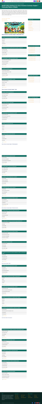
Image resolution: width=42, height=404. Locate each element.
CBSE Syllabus (30, 24)
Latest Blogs (35, 396)
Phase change (4, 52)
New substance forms (5, 114)
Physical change (4, 49)
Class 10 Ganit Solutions (31, 80)
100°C (3, 126)
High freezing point (4, 344)
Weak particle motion (5, 288)
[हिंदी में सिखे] (36, 1)
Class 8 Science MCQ (4, 19)
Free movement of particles (5, 190)
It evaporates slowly (5, 169)
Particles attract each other (5, 234)
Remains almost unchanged (5, 222)
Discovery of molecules (5, 93)
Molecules (3, 43)
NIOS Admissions (30, 27)
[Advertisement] (14, 149)
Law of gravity (4, 96)
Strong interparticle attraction (6, 291)
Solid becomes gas (4, 117)
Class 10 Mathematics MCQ (31, 50)
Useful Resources (36, 397)
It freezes (3, 172)
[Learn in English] (34, 1)
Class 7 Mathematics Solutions (32, 58)
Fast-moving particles (5, 181)
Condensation (4, 356)
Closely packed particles (5, 270)
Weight (3, 216)
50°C (3, 129)
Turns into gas (4, 64)
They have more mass (5, 107)
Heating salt (4, 312)
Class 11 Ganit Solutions (31, 78)
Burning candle (4, 309)
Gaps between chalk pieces (5, 70)
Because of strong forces (5, 377)
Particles (3, 135)
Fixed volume (4, 178)
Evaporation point (4, 256)
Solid (3, 282)
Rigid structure (4, 341)
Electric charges (4, 82)
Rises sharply (4, 227)
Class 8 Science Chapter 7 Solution (6, 18)
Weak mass (4, 193)
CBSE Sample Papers (23, 397)
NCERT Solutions (30, 22)
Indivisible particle (4, 332)
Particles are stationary (5, 237)
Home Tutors (22, 396)
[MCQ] (4, 1)
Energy (3, 140)
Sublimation (4, 353)
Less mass (4, 267)
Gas (3, 279)
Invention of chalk (4, 98)
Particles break (4, 119)
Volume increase (4, 365)
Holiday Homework (30, 397)
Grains (3, 40)
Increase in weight (4, 248)
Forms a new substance (5, 61)
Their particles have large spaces (6, 160)
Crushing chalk (4, 199)
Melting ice (4, 202)
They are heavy (4, 157)
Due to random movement (5, 374)
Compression (4, 246)
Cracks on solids (4, 73)
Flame (3, 300)
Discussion (29, 396)
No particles (4, 346)
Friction (3, 85)
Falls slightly (4, 225)
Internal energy (4, 362)
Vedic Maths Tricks (30, 30)
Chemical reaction (4, 243)
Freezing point (4, 259)
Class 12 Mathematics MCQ (31, 47)
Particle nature (4, 213)
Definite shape (4, 138)
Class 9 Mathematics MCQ (31, 52)
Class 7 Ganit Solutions (31, 100)
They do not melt (4, 105)
